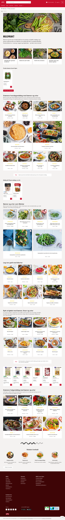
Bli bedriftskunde (38, 483)
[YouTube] (11, 509)
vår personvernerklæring (23, 518)
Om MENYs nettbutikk (39, 478)
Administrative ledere (9, 483)
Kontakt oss (7, 501)
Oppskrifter (11, 5)
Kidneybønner (25, 377)
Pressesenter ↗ (8, 488)
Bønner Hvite (6, 377)
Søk (29, 2)
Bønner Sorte (15, 377)
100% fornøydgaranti (9, 499)
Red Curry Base (16, 193)
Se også (20, 5)
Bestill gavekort (23, 478)
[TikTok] (15, 509)
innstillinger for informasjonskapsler (46, 518)
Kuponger (16, 5)
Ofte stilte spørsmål (9, 496)
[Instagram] (9, 509)
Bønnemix (54, 377)
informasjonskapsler (30, 518)
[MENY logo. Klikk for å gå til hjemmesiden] (3, 2)
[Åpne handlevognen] (62, 2)
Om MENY (7, 478)
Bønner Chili (35, 377)
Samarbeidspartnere (9, 486)
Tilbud (7, 5)
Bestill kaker (22, 481)
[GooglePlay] (23, 509)
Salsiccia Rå (6, 193)
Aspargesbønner (6, 81)
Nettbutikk (3, 5)
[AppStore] (29, 509)
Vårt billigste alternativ (46, 382)
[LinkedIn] (13, 509)
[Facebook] (6, 509)
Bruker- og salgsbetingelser (40, 481)
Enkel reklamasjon (8, 498)
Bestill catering (23, 483)
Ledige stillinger (8, 481)
